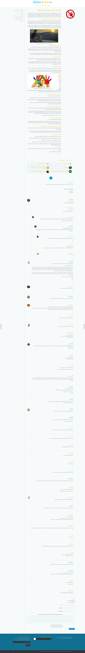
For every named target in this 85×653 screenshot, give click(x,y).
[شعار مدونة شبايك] (42, 2)
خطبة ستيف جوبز (57, 115)
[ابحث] (35, 5)
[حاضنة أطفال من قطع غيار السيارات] (84, 326)
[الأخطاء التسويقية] (70, 14)
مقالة (41, 13)
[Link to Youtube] (13, 652)
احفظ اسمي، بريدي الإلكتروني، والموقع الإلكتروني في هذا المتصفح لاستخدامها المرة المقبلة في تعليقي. (50, 614)
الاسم (62, 604)
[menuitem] (48, 5)
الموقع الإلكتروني (61, 611)
